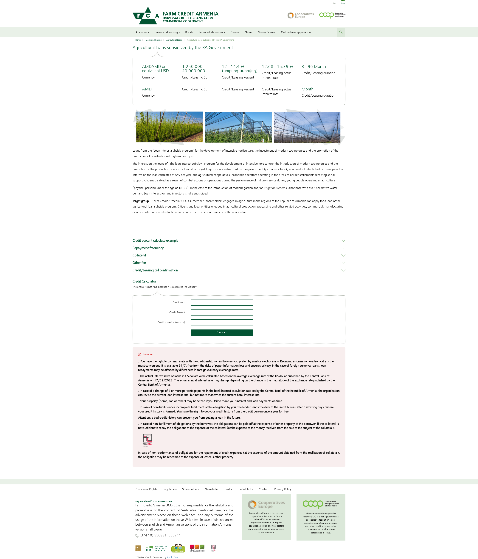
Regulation (170, 489)
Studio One (172, 557)
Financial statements (212, 32)
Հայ (334, 3)
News (248, 32)
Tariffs (228, 489)
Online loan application (296, 32)
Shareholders (190, 489)
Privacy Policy (282, 489)
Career (235, 32)
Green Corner (266, 32)
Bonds (189, 32)
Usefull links (245, 489)
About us (141, 32)
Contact (264, 489)
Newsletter (212, 489)
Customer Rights (146, 489)
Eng (343, 3)
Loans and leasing (166, 32)
